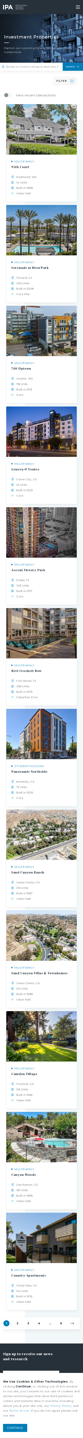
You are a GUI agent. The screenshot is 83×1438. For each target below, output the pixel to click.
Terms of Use (19, 1410)
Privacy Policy (60, 1406)
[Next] (72, 1323)
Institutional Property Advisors (15, 7)
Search (70, 67)
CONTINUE (15, 1428)
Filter (61, 80)
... (50, 1323)
